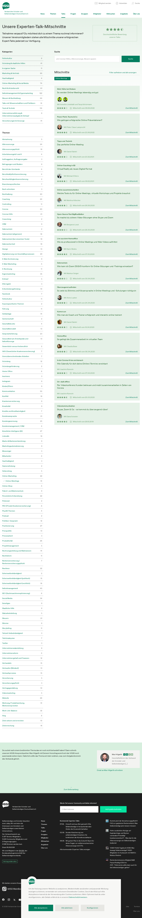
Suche (130, 59)
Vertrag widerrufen (10, 861)
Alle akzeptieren (40, 908)
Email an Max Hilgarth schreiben (110, 770)
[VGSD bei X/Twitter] (14, 901)
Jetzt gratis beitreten (113, 809)
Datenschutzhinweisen (78, 897)
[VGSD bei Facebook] (3, 900)
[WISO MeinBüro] (12, 889)
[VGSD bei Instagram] (9, 900)
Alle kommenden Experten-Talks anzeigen (75, 849)
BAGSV (21, 851)
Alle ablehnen (66, 908)
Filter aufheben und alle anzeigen (122, 72)
